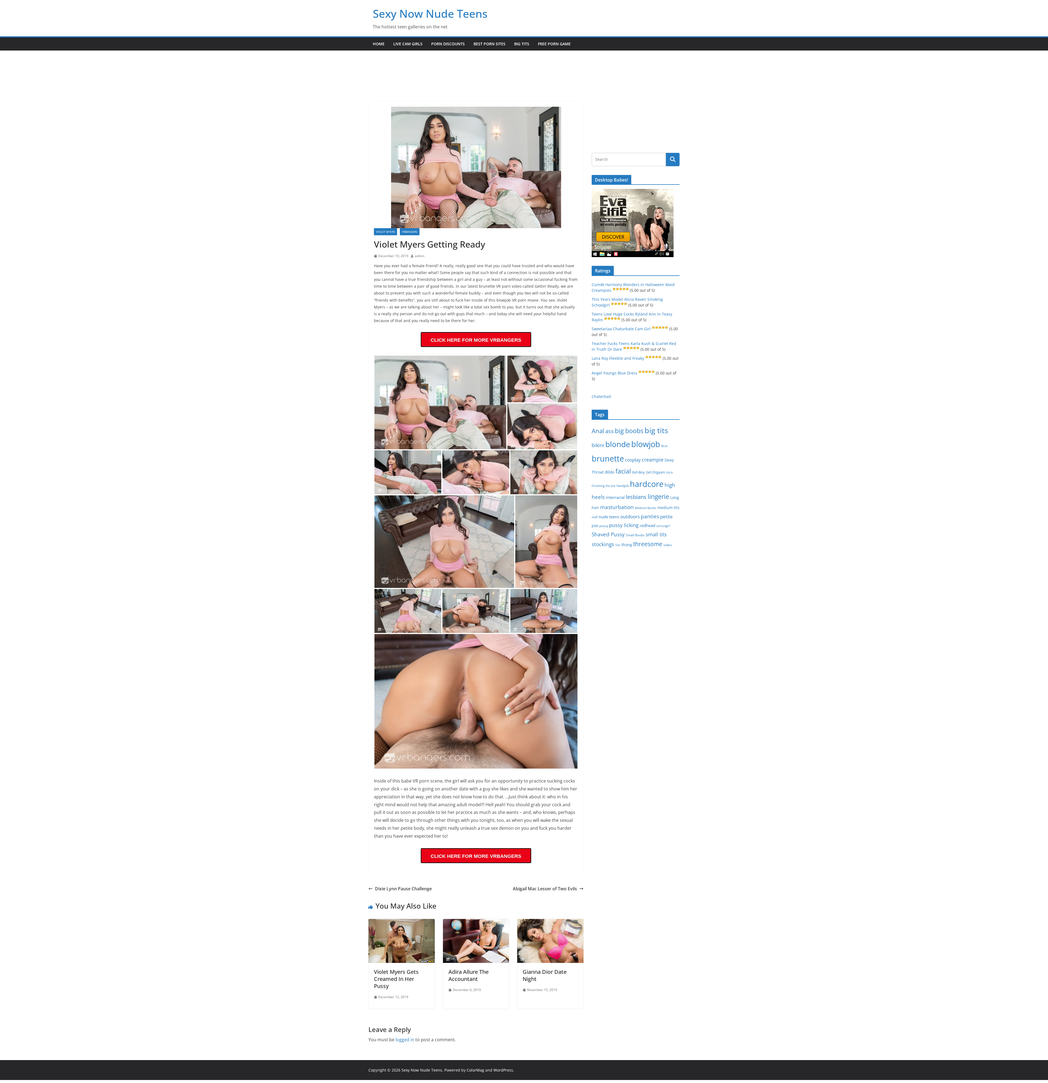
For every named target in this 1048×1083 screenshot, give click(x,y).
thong (626, 544)
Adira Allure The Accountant (468, 975)
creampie (652, 459)
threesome (647, 544)
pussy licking (624, 525)
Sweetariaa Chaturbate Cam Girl (621, 328)
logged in (404, 1040)
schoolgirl (663, 526)
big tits (656, 430)
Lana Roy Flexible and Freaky (618, 358)
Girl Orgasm (655, 472)
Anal (598, 431)
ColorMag (475, 1070)
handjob (623, 485)
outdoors (630, 516)
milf (594, 517)
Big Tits (521, 43)
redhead (647, 525)
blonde (617, 444)
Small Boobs (635, 535)
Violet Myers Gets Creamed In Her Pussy (396, 979)
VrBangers (409, 232)
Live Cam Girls (407, 43)
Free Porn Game (554, 43)
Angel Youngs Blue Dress (614, 373)
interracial (615, 497)
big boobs (629, 430)
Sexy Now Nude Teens (430, 13)
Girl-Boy (638, 472)
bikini (598, 445)
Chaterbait (601, 396)
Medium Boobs (645, 508)
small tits (656, 534)
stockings (603, 544)
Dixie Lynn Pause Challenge (403, 889)
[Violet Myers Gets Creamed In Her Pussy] (401, 923)
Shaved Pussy (608, 534)
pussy (603, 525)
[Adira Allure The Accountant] (476, 923)
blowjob (645, 444)
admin (419, 256)
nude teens (609, 516)
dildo (609, 472)
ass (609, 431)
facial (623, 471)
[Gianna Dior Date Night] (550, 923)
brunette (608, 458)
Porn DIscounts (448, 43)
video (667, 545)
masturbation (617, 507)
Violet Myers (385, 232)
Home (379, 43)
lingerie (658, 496)
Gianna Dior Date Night (545, 975)
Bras (664, 446)
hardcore (646, 483)
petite (666, 516)
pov (595, 525)
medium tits (668, 507)
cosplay (633, 460)
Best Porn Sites (489, 43)
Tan (617, 545)
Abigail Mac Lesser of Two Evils (545, 889)
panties (650, 516)
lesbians (636, 497)
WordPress (503, 1070)
